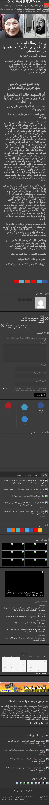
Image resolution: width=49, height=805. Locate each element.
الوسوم (19, 475)
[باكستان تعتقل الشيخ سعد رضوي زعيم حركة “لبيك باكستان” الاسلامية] (47, 768)
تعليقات (28, 475)
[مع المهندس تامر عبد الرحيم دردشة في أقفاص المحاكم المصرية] (47, 759)
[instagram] (9, 530)
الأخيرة (44, 475)
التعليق (43, 343)
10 (5, 662)
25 (44, 671)
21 (23, 668)
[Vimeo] (18, 530)
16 (11, 665)
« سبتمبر (44, 673)
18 (44, 668)
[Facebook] (31, 530)
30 (11, 671)
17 (5, 665)
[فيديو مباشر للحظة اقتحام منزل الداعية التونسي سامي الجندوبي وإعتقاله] (47, 741)
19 (38, 668)
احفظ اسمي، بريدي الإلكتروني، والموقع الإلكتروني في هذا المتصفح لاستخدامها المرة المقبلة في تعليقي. (26, 389)
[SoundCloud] (13, 530)
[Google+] (36, 530)
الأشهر (36, 475)
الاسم (43, 365)
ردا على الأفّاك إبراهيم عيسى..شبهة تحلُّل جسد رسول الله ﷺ (24, 6)
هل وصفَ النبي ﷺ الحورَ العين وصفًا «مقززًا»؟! (27, 496)
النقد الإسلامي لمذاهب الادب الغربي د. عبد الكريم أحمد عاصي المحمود (32, 319)
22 (17, 668)
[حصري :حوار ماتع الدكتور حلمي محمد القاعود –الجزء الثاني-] (47, 750)
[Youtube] (22, 530)
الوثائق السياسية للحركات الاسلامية (28, 9)
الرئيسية (46, 9)
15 (17, 665)
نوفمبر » (37, 673)
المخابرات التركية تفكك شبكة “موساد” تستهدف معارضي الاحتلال (17, 326)
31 (5, 671)
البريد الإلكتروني (40, 373)
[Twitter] (27, 530)
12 (38, 665)
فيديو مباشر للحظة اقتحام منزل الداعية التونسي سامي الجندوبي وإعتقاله (26, 742)
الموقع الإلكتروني (40, 381)
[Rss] (40, 530)
